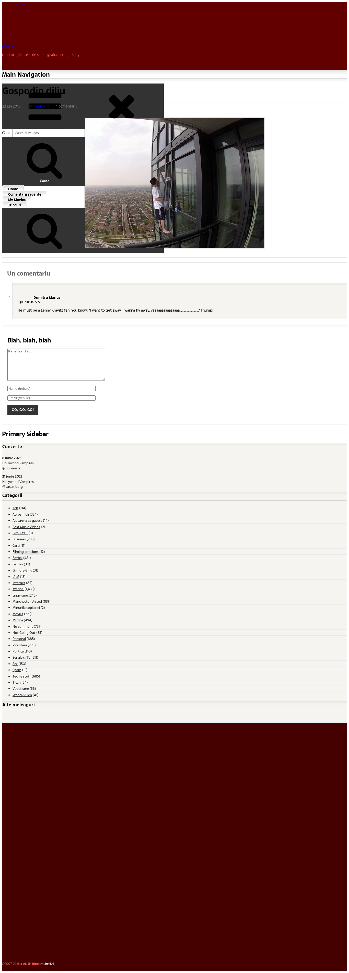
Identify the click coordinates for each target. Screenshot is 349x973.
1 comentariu (66, 106)
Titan (17, 682)
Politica (18, 651)
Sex (15, 663)
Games (18, 564)
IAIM (16, 576)
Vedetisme (21, 688)
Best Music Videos (26, 527)
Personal (19, 638)
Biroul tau (20, 533)
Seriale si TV (22, 657)
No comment (38, 106)
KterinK (18, 589)
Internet (19, 582)
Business (19, 539)
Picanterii (20, 645)
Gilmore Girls (22, 570)
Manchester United (27, 601)
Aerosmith (21, 514)
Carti (16, 545)
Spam (17, 670)
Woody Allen (22, 695)
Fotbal (17, 557)
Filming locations (26, 551)
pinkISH (9, 46)
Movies (18, 614)
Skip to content (14, 4)
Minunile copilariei (26, 607)
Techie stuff (22, 676)
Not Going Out (24, 632)
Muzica (18, 620)
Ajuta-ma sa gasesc (27, 520)
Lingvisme (20, 595)
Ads (15, 508)
